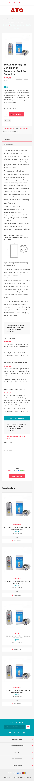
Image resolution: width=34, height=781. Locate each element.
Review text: (8, 450)
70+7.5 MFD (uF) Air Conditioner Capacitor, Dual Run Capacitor (17, 691)
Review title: (8, 442)
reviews (19, 79)
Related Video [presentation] (8, 144)
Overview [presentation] (7, 139)
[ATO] (4, 18)
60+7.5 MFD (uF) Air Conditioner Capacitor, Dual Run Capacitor (17, 582)
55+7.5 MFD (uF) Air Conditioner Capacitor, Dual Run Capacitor (17, 528)
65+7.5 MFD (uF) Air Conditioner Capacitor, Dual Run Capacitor (17, 637)
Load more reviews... (17, 418)
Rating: (17, 468)
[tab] (17, 139)
